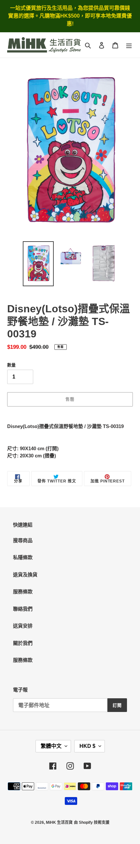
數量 (11, 365)
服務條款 (23, 591)
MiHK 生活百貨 (59, 822)
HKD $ (87, 746)
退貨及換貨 (25, 574)
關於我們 (23, 643)
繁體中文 (51, 746)
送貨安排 (23, 626)
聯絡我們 (23, 609)
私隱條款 (23, 557)
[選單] (129, 45)
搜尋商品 (23, 540)
